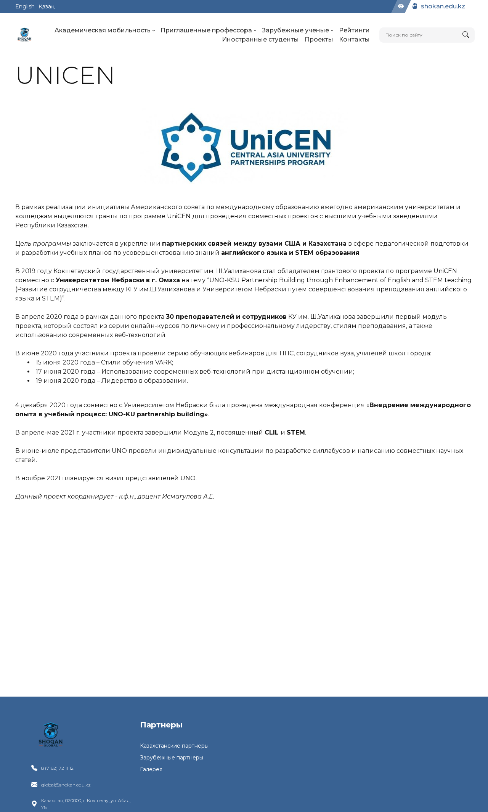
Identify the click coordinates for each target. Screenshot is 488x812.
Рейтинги (354, 30)
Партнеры (161, 724)
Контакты (354, 39)
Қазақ (46, 6)
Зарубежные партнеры (171, 757)
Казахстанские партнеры (174, 745)
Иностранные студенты (260, 39)
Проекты (319, 39)
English (25, 6)
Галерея (151, 769)
